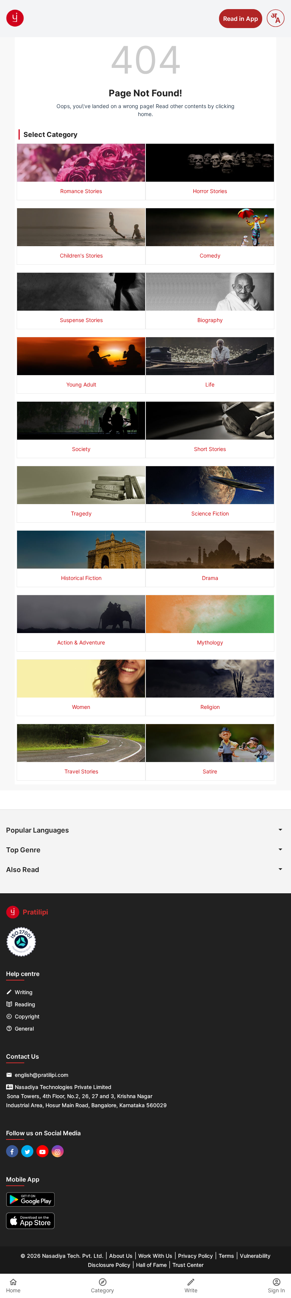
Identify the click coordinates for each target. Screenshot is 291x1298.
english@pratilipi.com (41, 1075)
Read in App (240, 18)
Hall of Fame (151, 1265)
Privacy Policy (195, 1255)
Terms (226, 1255)
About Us (121, 1255)
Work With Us (155, 1255)
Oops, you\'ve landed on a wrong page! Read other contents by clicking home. (145, 110)
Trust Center (187, 1265)
